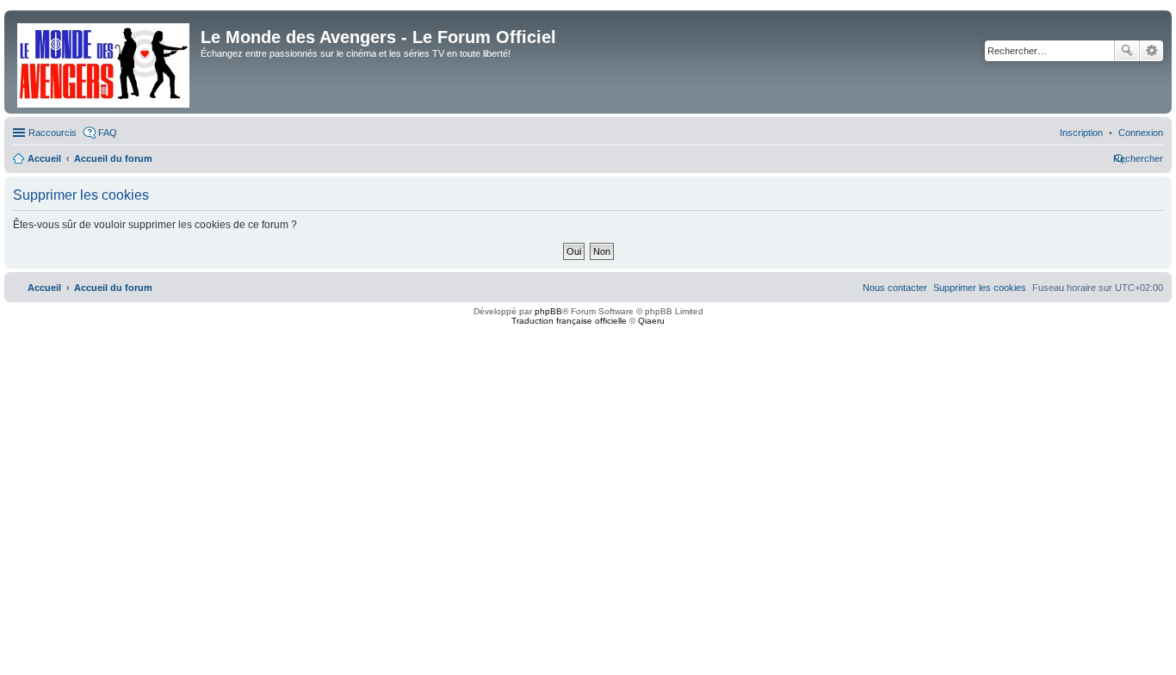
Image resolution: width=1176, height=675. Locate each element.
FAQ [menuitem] (107, 132)
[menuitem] (1140, 132)
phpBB (548, 311)
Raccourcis (52, 132)
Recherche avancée (1151, 50)
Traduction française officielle (569, 320)
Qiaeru (651, 320)
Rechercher (1127, 50)
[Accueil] (105, 62)
